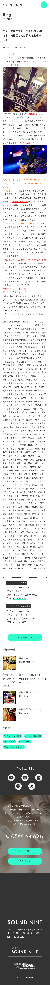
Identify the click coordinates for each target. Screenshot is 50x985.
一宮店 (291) (25, 741)
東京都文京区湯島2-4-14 (24, 619)
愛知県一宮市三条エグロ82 (25, 595)
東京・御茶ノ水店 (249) (14, 747)
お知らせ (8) (10, 741)
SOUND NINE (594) (13, 736)
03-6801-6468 (19, 622)
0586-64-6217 (19, 598)
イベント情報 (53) (33, 736)
